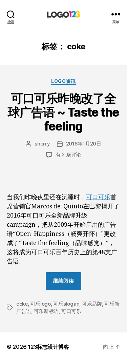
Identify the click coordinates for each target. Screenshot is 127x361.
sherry (42, 143)
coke (22, 303)
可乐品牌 (92, 303)
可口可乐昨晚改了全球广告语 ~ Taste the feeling (63, 112)
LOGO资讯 (63, 81)
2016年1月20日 (83, 143)
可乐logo (40, 303)
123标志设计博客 (48, 346)
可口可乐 (98, 197)
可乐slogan (66, 303)
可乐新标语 (46, 311)
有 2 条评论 (68, 154)
